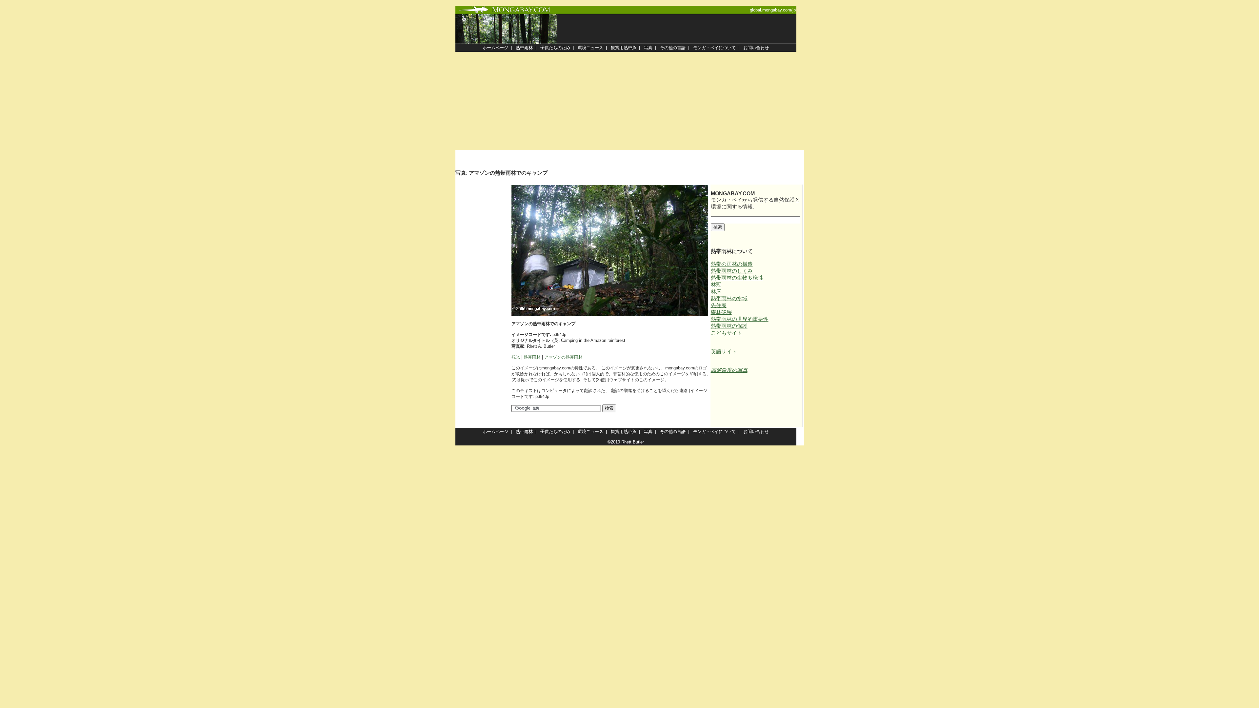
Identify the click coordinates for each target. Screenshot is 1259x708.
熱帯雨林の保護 (729, 326)
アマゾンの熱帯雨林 (563, 357)
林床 (716, 291)
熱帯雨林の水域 (729, 298)
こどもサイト (726, 333)
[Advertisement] (629, 101)
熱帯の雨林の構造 (732, 264)
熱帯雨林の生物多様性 (737, 278)
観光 (515, 357)
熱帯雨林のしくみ (732, 271)
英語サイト (724, 351)
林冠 (716, 284)
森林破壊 (721, 312)
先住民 (719, 305)
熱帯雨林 (532, 357)
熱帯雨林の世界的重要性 (740, 319)
